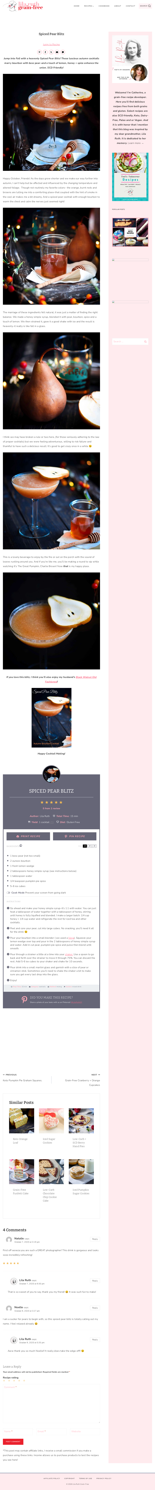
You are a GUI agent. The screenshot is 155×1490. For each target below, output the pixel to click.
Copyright (69, 1478)
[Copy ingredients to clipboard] (20, 845)
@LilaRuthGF (76, 1002)
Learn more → (136, 143)
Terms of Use (85, 1478)
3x (94, 846)
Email (42, 1431)
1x (85, 846)
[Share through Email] (57, 52)
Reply (95, 1239)
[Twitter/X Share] (51, 52)
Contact (130, 6)
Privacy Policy (104, 1478)
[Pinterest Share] (39, 52)
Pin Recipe (76, 836)
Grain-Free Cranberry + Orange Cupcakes (82, 1080)
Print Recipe (30, 836)
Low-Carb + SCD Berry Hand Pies (79, 1143)
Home (77, 6)
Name (8, 1431)
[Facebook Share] (45, 52)
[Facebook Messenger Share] (63, 52)
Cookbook (104, 6)
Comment (10, 1387)
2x (90, 846)
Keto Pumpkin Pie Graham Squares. (22, 1077)
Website (76, 1431)
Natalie (19, 1238)
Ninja (71, 938)
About (117, 6)
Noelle (18, 1307)
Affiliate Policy (52, 1478)
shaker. (69, 954)
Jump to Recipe (51, 44)
